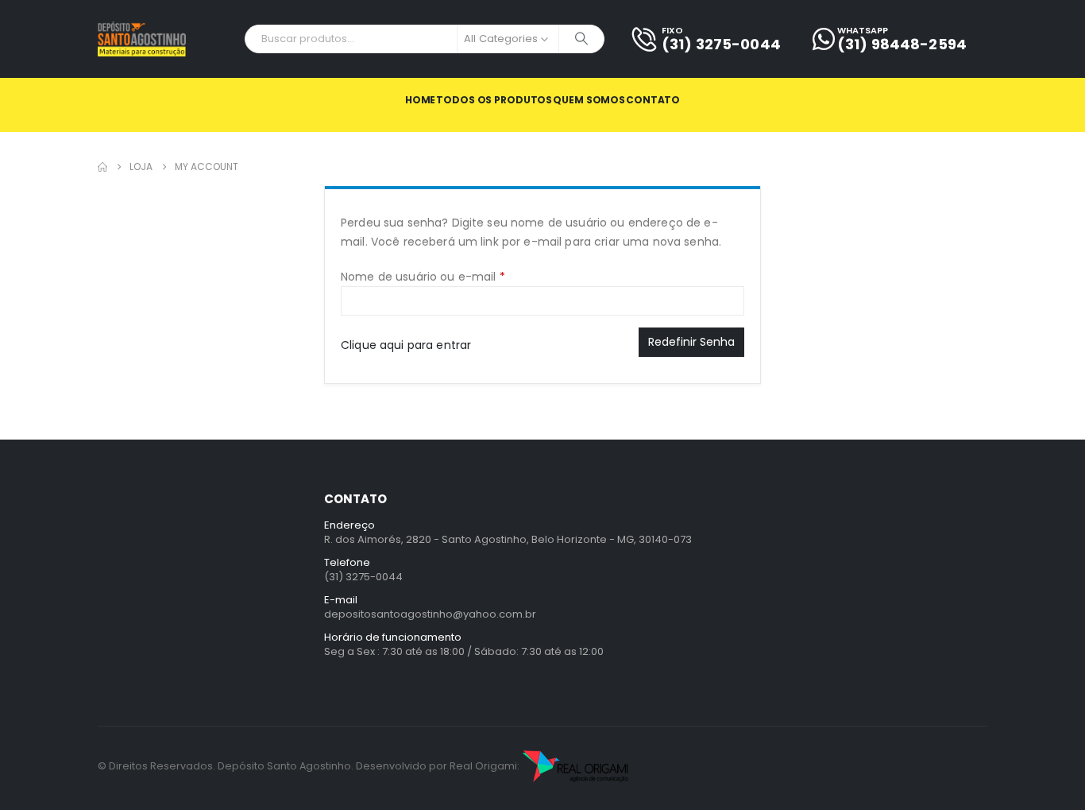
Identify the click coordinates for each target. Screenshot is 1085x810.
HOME (420, 100)
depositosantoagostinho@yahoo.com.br (430, 614)
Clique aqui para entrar (406, 345)
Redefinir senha (691, 342)
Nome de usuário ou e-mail (454, 276)
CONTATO (653, 100)
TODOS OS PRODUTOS (494, 100)
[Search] (581, 38)
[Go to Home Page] (102, 166)
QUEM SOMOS (589, 100)
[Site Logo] (142, 38)
